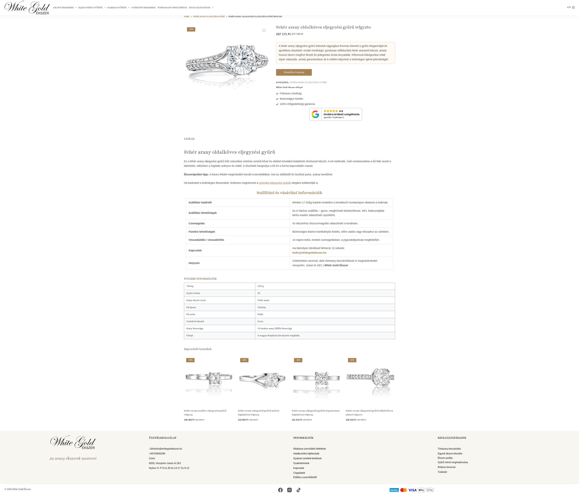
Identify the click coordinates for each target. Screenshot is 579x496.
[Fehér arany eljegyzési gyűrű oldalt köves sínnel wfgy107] (370, 380)
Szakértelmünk (301, 463)
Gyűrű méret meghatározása (453, 462)
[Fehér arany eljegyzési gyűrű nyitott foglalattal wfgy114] (262, 380)
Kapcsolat (298, 468)
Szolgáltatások (199, 7)
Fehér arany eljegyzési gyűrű (308, 82)
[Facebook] (280, 490)
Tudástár (442, 472)
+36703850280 (157, 453)
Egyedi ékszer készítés (450, 453)
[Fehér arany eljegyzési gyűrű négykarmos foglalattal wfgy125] (316, 380)
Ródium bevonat (446, 467)
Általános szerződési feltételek (309, 448)
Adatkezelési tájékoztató (306, 453)
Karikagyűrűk (117, 7)
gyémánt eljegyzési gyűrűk (275, 182)
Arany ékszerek (63, 7)
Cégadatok (299, 473)
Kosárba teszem (294, 72)
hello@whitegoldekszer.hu (309, 252)
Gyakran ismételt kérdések (307, 458)
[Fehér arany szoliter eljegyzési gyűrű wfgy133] (208, 380)
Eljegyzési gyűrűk (90, 7)
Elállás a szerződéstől (305, 477)
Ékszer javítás (445, 458)
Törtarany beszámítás (172, 7)
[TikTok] (298, 490)
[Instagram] (289, 490)
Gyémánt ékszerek (143, 7)
